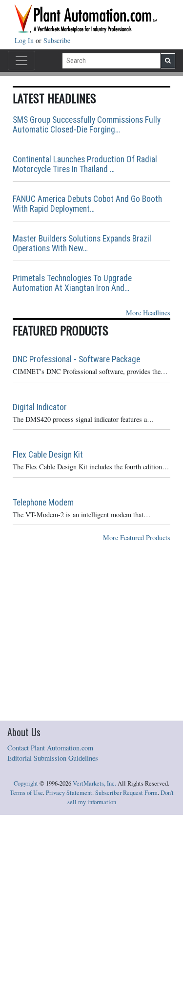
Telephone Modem (43, 502)
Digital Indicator (40, 407)
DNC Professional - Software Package (76, 359)
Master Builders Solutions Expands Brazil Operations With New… (82, 243)
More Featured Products (136, 537)
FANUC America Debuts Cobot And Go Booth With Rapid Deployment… (87, 204)
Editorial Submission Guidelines (52, 758)
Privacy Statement (69, 793)
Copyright (26, 783)
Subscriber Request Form (126, 793)
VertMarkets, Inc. (94, 783)
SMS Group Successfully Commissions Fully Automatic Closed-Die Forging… (87, 124)
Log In (25, 40)
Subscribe (56, 40)
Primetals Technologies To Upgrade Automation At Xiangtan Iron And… (72, 283)
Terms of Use (26, 793)
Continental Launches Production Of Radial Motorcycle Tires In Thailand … (85, 164)
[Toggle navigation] (21, 60)
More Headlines (148, 312)
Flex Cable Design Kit (48, 455)
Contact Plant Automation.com (50, 747)
